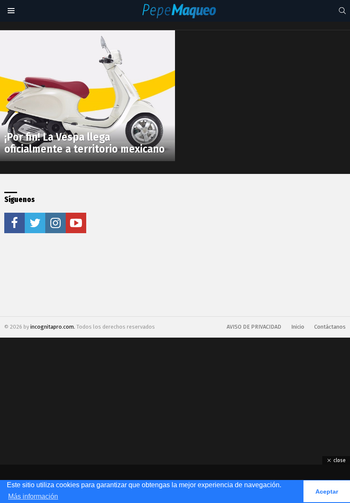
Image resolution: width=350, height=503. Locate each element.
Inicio (297, 327)
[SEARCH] (342, 10)
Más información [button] (33, 496)
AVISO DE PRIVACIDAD (254, 327)
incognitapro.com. (53, 327)
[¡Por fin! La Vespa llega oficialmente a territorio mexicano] (87, 96)
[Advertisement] (185, 245)
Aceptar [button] (326, 491)
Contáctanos (330, 327)
